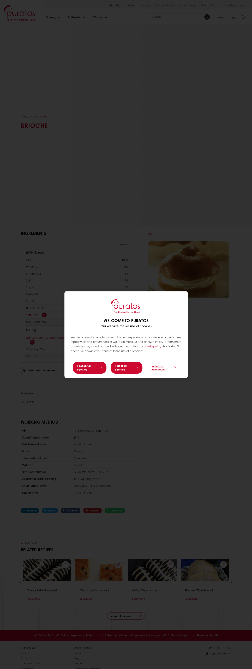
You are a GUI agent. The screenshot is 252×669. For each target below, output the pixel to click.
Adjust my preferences (158, 367)
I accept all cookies (84, 367)
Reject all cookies (121, 367)
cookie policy (152, 346)
